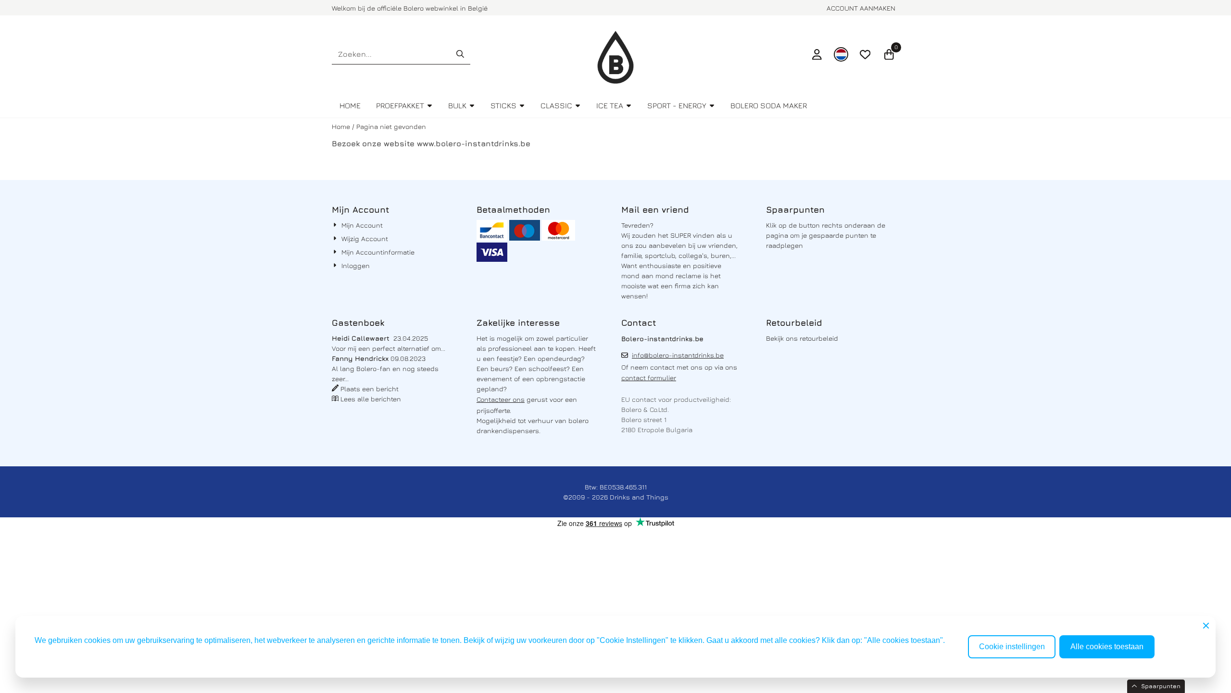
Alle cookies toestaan (1106, 646)
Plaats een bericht (369, 389)
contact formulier (648, 377)
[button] (817, 54)
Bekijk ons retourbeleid (802, 338)
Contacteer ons (501, 399)
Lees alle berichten (370, 399)
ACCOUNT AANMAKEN (861, 8)
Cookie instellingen (1012, 646)
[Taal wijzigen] (841, 54)
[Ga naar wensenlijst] (865, 54)
